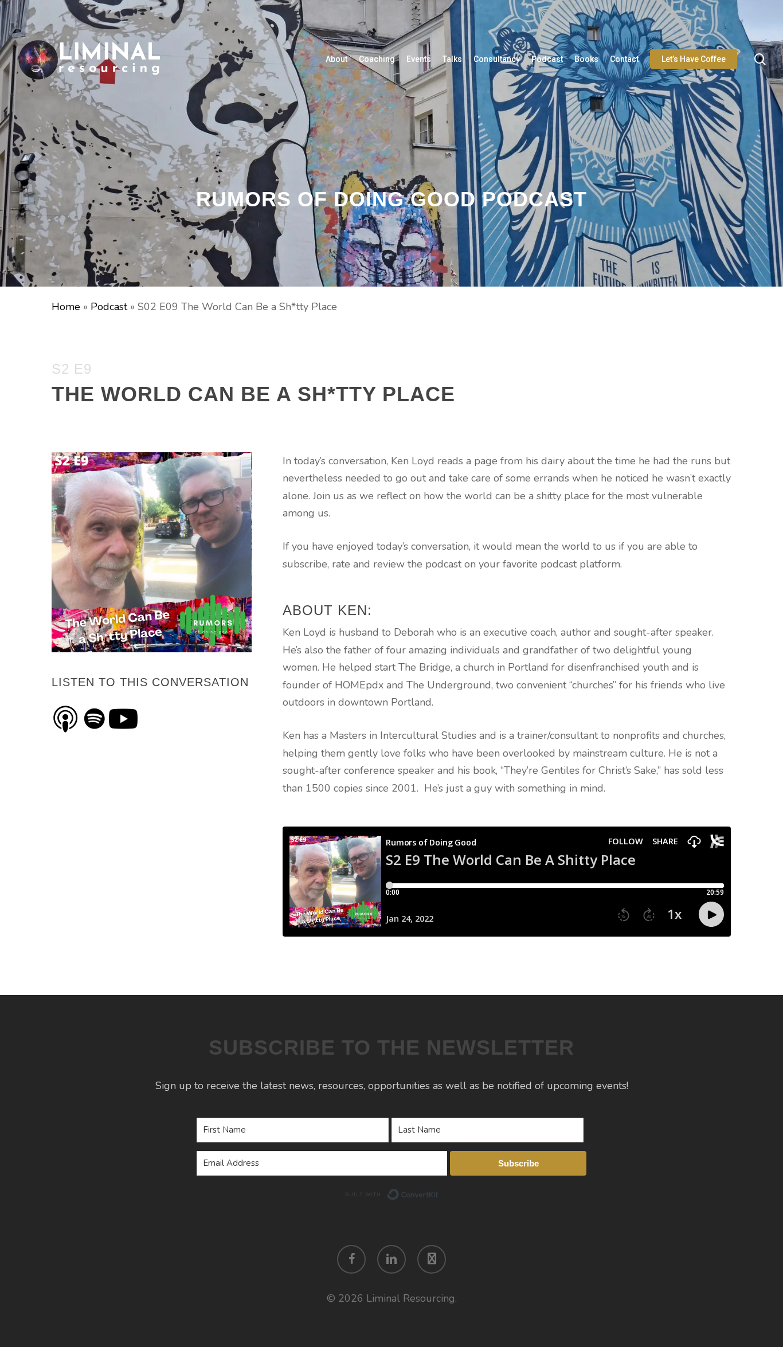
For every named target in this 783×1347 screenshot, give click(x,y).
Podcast (109, 307)
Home (66, 307)
